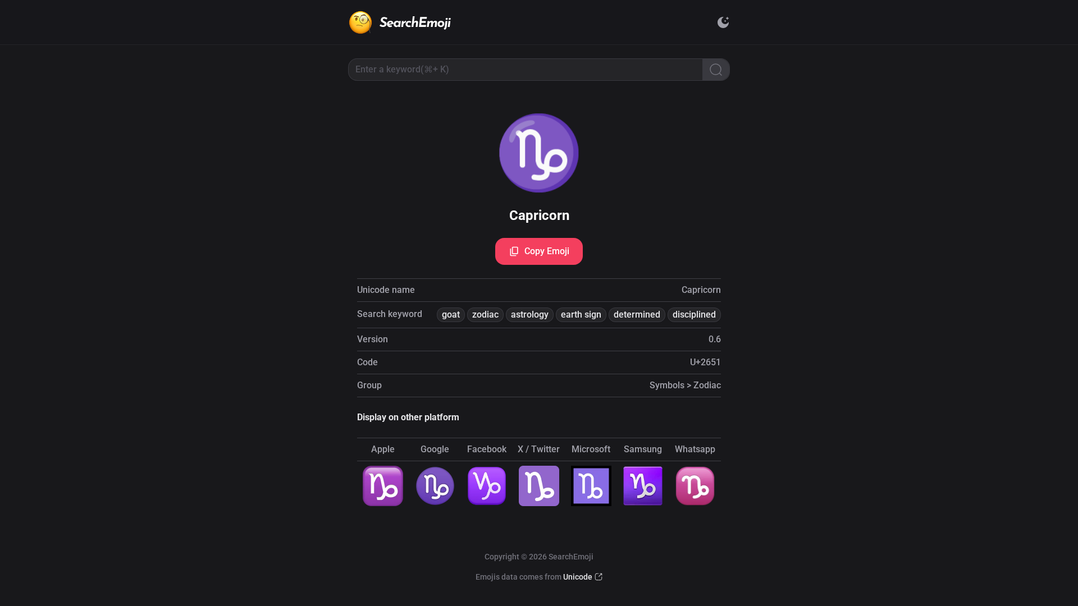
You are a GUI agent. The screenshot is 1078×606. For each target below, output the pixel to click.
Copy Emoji (546, 251)
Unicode (577, 576)
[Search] (715, 69)
